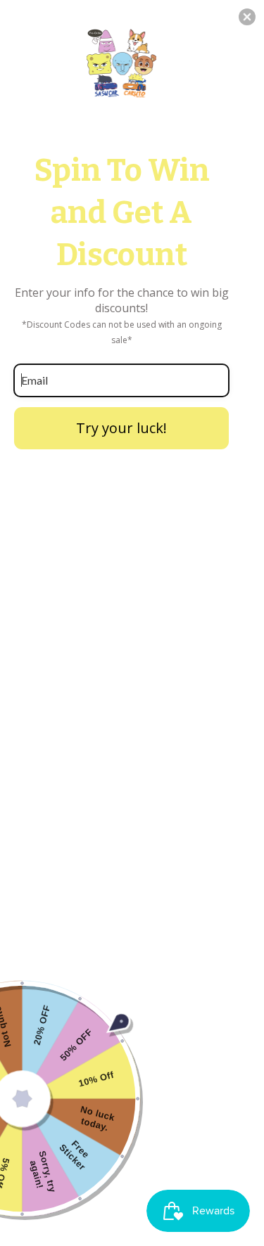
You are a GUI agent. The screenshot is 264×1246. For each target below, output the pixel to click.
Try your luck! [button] (121, 427)
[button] (247, 16)
